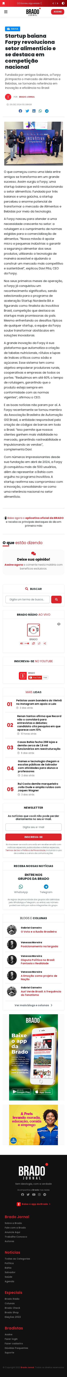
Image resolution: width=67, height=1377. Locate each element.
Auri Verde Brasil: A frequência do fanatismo (41, 993)
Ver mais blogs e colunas (32, 1005)
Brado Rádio (12, 1298)
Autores (9, 1241)
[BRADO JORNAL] (33, 11)
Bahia (14, 28)
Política (9, 1263)
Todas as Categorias (17, 1258)
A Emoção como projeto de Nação (39, 977)
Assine (58, 11)
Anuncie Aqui (12, 1232)
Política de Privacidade (33, 850)
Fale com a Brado (15, 1227)
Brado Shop (12, 1312)
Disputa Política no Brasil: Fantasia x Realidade (38, 961)
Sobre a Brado (13, 1223)
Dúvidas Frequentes (16, 1348)
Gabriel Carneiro (31, 927)
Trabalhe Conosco (16, 1236)
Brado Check (12, 1308)
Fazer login (11, 1339)
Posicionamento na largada (39, 946)
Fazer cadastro (14, 1343)
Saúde (8, 1276)
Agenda (9, 1281)
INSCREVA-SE (33, 837)
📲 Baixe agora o (33, 518)
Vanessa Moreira (31, 942)
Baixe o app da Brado (34, 1204)
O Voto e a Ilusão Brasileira (39, 932)
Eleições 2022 (13, 1317)
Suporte (9, 1352)
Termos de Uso (13, 850)
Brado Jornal (27, 96)
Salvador (10, 1272)
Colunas (10, 1303)
